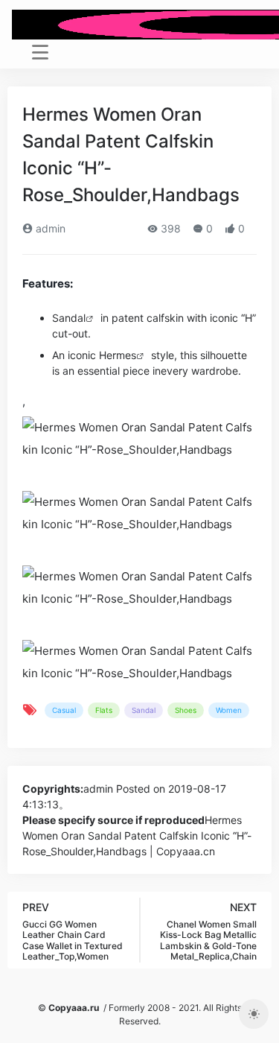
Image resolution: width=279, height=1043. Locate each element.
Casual (64, 710)
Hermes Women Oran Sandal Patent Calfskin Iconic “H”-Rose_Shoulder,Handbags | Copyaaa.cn (136, 835)
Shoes (185, 710)
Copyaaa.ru (73, 1007)
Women (229, 710)
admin (49, 228)
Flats (103, 710)
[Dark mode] (254, 1014)
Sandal (69, 317)
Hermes (117, 355)
